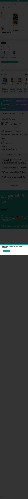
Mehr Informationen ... (4, 247)
